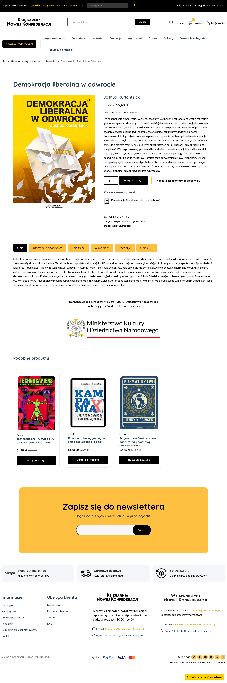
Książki (117, 221)
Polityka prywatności (13, 617)
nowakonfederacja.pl (19, 44)
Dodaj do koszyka (133, 180)
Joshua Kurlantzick (122, 225)
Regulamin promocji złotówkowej (20, 629)
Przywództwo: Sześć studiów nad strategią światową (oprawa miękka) (137, 438)
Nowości (51, 61)
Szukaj (142, 21)
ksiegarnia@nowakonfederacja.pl (124, 628)
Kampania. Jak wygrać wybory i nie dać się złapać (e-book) (87, 438)
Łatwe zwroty (179, 571)
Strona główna (11, 61)
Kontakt (6, 635)
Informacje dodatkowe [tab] (47, 248)
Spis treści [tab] (78, 248)
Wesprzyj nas (9, 611)
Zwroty (51, 617)
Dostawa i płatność (57, 611)
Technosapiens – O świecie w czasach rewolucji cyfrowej (35, 439)
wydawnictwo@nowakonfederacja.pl (194, 624)
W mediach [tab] (102, 248)
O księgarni (8, 605)
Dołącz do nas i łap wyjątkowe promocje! (199, 5)
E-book (71, 434)
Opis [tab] (20, 248)
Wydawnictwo (33, 61)
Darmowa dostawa (107, 571)
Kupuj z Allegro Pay (32, 571)
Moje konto (53, 605)
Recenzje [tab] (125, 248)
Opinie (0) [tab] (146, 248)
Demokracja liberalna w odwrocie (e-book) (135, 200)
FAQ (49, 623)
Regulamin (7, 623)
